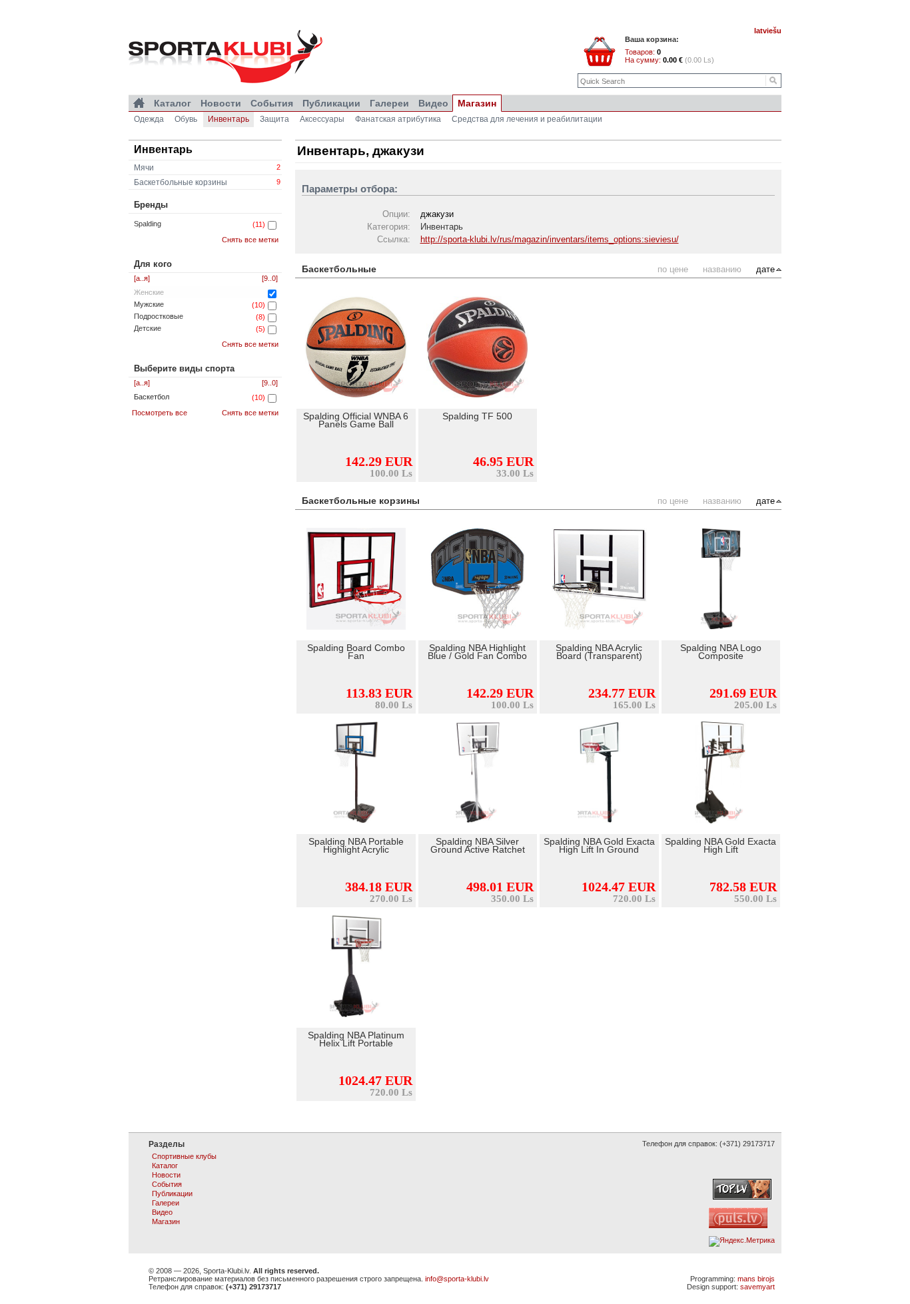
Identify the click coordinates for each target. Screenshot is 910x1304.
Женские (149, 292)
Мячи (207, 167)
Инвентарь (228, 119)
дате (765, 269)
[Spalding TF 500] (478, 348)
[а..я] (142, 278)
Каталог (172, 103)
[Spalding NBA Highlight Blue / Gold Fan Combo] (478, 580)
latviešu (767, 31)
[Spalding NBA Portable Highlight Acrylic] (356, 774)
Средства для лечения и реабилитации (527, 119)
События (271, 103)
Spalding (147, 224)
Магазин (477, 103)
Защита (274, 119)
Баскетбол (151, 397)
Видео (433, 103)
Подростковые (158, 316)
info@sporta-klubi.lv (457, 1279)
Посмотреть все (159, 413)
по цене (673, 269)
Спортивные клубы (184, 1156)
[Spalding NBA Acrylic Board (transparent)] (599, 580)
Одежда (149, 119)
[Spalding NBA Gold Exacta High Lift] (721, 774)
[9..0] (270, 278)
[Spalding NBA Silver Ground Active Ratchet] (478, 774)
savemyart (757, 1287)
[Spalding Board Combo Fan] (356, 580)
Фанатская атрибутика (398, 119)
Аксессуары (322, 119)
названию (722, 269)
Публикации (331, 103)
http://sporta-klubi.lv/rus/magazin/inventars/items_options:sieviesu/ (549, 239)
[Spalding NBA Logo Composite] (721, 580)
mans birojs (756, 1279)
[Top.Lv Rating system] (742, 1197)
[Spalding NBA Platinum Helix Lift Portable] (356, 967)
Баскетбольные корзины (207, 182)
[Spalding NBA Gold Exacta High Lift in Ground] (599, 774)
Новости (221, 103)
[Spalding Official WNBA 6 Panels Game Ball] (356, 348)
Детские (147, 328)
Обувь (186, 119)
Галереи (389, 103)
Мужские (149, 304)
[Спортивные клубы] (139, 103)
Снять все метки (250, 240)
